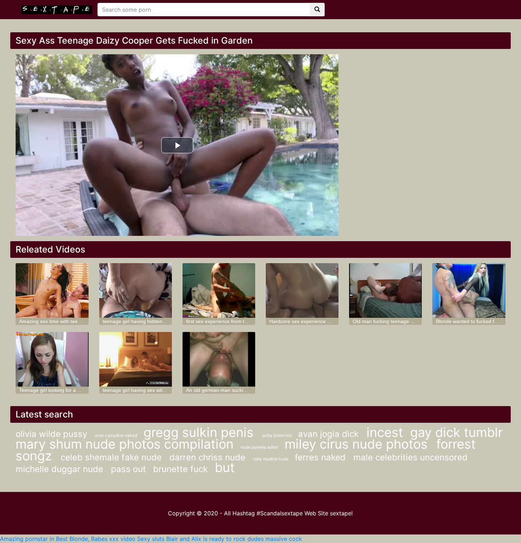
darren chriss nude (208, 457)
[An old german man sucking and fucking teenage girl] (219, 359)
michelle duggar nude (61, 469)
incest (384, 432)
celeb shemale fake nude (112, 457)
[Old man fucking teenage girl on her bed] (385, 290)
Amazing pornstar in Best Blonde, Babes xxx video (67, 538)
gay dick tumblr (456, 432)
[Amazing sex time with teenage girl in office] (52, 290)
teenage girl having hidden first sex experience (155, 321)
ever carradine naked (116, 435)
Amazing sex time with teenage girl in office (67, 321)
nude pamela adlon (260, 447)
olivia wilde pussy (53, 434)
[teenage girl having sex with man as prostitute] (135, 359)
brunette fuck (180, 469)
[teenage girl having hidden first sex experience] (135, 290)
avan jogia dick (329, 434)
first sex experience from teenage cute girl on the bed (246, 321)
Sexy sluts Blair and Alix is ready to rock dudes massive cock (219, 538)
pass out (128, 469)
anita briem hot (277, 435)
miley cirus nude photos (358, 444)
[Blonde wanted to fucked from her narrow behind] (468, 290)
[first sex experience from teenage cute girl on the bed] (219, 290)
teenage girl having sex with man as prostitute (154, 390)
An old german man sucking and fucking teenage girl (245, 390)
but (225, 467)
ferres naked (321, 457)
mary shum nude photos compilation (125, 444)
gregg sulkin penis (200, 432)
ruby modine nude (271, 458)
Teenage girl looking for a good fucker (61, 390)
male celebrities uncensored (410, 457)
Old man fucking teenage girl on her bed (398, 321)
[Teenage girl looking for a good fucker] (52, 359)
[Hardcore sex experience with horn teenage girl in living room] (302, 290)
